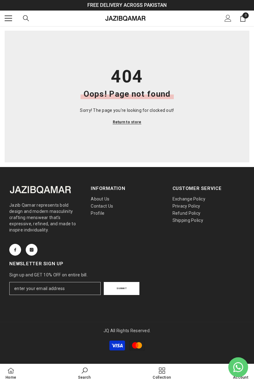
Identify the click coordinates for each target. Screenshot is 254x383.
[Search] (26, 18)
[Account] (228, 18)
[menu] (8, 18)
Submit (121, 288)
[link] (84, 373)
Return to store (127, 122)
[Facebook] (15, 250)
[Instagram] (31, 250)
